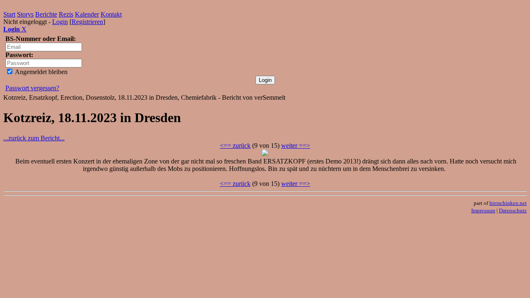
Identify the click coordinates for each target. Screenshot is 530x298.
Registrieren (87, 21)
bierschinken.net (508, 203)
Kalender (87, 14)
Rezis (66, 14)
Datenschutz (513, 210)
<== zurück (235, 145)
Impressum (483, 210)
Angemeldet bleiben (40, 71)
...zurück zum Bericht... (34, 138)
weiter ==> (295, 145)
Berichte (46, 14)
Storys (25, 14)
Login (60, 21)
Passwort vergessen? (32, 87)
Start (9, 14)
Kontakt (111, 14)
